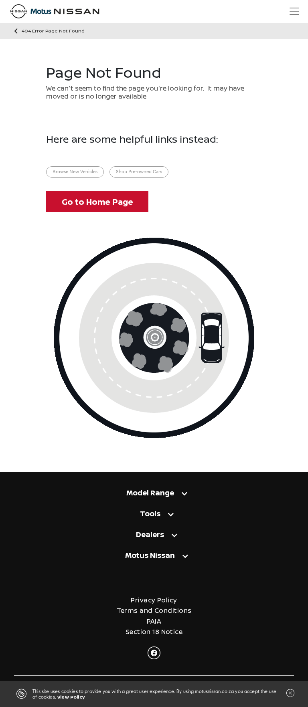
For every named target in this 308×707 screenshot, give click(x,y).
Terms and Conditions (154, 610)
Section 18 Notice (154, 631)
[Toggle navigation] (294, 11)
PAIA (154, 621)
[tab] (154, 496)
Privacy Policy (154, 600)
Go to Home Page (97, 201)
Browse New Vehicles (75, 172)
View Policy (71, 697)
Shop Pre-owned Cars (139, 172)
